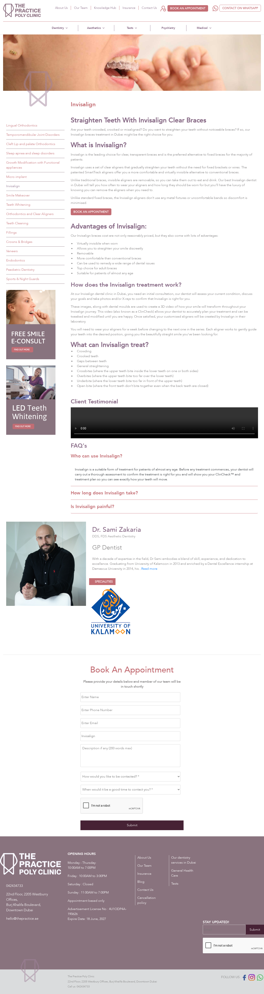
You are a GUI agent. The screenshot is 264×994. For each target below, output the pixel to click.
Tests (130, 28)
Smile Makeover (18, 195)
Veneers (12, 251)
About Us (61, 8)
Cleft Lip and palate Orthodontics (30, 144)
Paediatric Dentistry (20, 269)
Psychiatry (168, 28)
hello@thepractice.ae (22, 918)
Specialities (103, 582)
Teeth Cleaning (17, 223)
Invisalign (13, 186)
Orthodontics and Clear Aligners (30, 214)
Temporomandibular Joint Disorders (33, 134)
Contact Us (149, 8)
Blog (140, 881)
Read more (149, 568)
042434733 (83, 986)
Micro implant (16, 177)
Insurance (129, 8)
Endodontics (15, 260)
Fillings (11, 232)
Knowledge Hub (105, 8)
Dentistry (58, 28)
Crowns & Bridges (19, 242)
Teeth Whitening (18, 204)
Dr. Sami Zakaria (116, 529)
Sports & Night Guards (22, 279)
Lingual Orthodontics (21, 125)
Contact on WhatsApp (240, 8)
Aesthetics (94, 28)
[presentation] (111, 806)
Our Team (81, 8)
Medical (202, 28)
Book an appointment (187, 8)
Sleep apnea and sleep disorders (30, 153)
